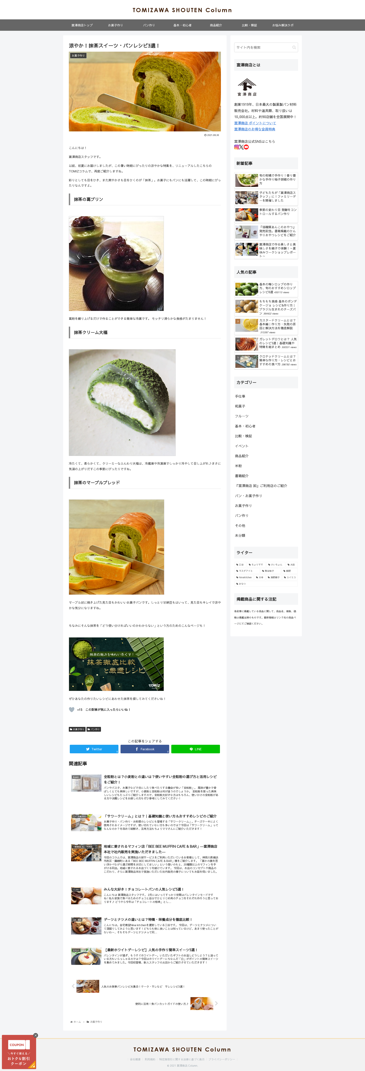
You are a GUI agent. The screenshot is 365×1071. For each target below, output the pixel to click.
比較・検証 (243, 436)
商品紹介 (242, 455)
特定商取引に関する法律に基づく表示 (182, 1059)
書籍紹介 (242, 475)
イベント (242, 446)
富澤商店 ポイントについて (255, 123)
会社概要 (135, 1059)
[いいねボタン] (72, 709)
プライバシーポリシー (222, 1059)
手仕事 (240, 396)
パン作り (95, 729)
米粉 (238, 465)
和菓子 (240, 406)
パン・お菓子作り (248, 495)
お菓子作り (78, 729)
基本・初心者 (245, 426)
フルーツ (242, 416)
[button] (294, 47)
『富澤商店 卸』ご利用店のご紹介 (261, 485)
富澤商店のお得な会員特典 (254, 129)
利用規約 (150, 1059)
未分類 (240, 535)
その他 (240, 525)
